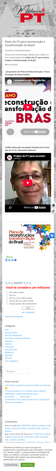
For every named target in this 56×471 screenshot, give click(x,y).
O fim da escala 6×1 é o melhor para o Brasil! (25, 391)
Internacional (11, 349)
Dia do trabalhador (13, 335)
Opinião (8, 355)
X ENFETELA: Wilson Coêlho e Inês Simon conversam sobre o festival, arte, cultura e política (28, 428)
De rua (12, 295)
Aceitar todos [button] (27, 465)
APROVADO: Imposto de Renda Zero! (21, 393)
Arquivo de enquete (14, 316)
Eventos (8, 344)
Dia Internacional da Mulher (18, 338)
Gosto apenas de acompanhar (23, 303)
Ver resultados (28, 312)
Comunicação (11, 332)
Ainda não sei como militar (21, 301)
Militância (9, 352)
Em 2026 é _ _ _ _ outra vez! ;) (18, 396)
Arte (7, 329)
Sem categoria (11, 361)
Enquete (9, 341)
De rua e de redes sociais (20, 298)
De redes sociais (16, 292)
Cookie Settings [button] (11, 465)
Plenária (8, 358)
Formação (9, 346)
